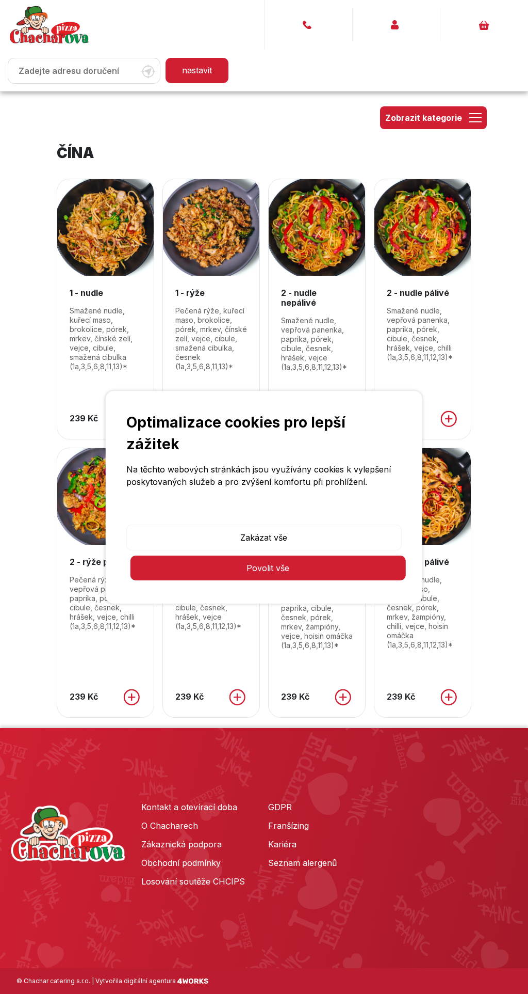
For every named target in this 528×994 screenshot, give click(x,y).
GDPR (280, 807)
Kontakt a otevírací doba (189, 807)
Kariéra (282, 844)
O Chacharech (169, 826)
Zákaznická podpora (181, 844)
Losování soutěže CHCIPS (193, 881)
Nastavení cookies (264, 511)
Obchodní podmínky (181, 863)
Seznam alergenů (302, 863)
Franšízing (288, 826)
